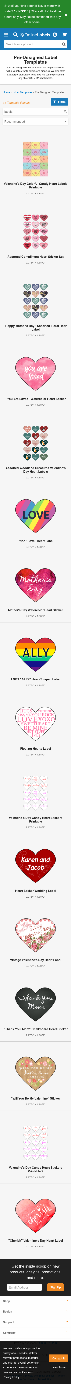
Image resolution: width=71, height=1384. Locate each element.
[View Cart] (64, 35)
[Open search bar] (15, 34)
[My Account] (54, 34)
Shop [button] (6, 1301)
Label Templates (22, 92)
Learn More (58, 1367)
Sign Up (55, 1287)
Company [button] (9, 1332)
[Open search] (63, 44)
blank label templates (30, 74)
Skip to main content (14, 19)
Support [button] (8, 1322)
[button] (6, 34)
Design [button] (7, 1311)
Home (6, 92)
